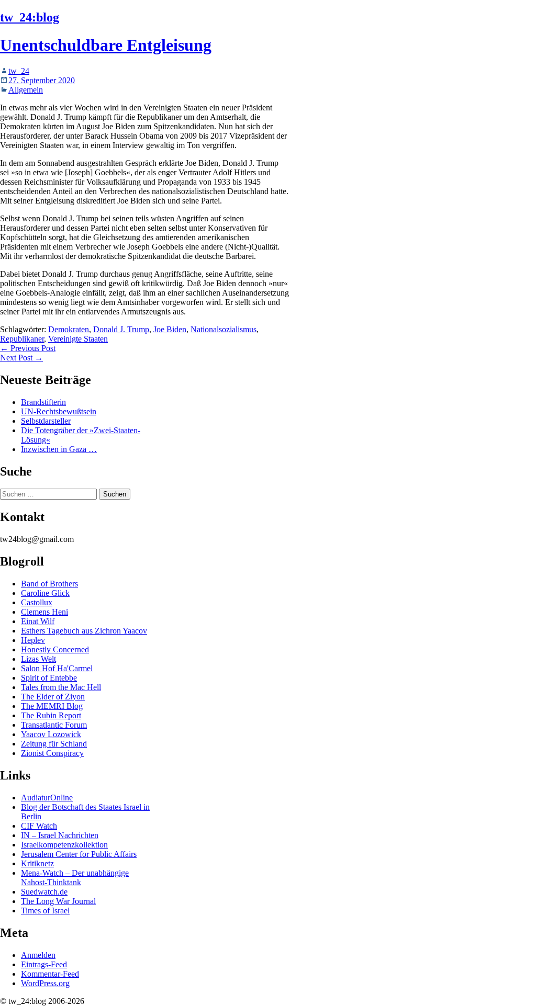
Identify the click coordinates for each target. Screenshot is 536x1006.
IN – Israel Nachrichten (59, 835)
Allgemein (25, 89)
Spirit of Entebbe (49, 677)
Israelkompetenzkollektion (64, 844)
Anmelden (38, 955)
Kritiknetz (37, 863)
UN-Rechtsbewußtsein (58, 411)
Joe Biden (169, 329)
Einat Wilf (37, 621)
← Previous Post (27, 348)
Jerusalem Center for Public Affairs (79, 854)
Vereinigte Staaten (78, 338)
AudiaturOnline (47, 797)
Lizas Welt (38, 658)
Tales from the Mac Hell (61, 687)
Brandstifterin (43, 402)
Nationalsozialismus (223, 329)
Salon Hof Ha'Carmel (57, 668)
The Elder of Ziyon (53, 696)
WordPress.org (45, 983)
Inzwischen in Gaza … (59, 449)
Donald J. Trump (121, 329)
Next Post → (21, 357)
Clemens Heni (44, 611)
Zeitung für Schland (54, 743)
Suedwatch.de (44, 891)
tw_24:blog (29, 17)
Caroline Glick (45, 593)
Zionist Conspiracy (52, 753)
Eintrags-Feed (44, 964)
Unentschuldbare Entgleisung (105, 45)
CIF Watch (39, 825)
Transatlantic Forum (54, 724)
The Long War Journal (58, 901)
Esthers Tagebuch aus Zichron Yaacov (84, 630)
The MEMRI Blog (52, 706)
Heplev (33, 640)
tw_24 (18, 70)
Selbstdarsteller (46, 420)
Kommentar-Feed (50, 973)
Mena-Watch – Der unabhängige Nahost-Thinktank (75, 877)
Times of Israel (45, 910)
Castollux (36, 602)
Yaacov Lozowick (51, 734)
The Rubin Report (51, 715)
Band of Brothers (49, 583)
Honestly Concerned (55, 649)
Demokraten (68, 329)
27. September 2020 (41, 80)
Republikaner (22, 338)
